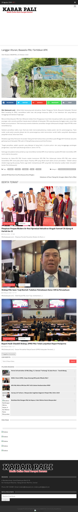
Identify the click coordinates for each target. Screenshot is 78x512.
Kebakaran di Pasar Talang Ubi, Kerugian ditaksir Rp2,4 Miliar (58, 177)
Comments (22, 224)
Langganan (5, 500)
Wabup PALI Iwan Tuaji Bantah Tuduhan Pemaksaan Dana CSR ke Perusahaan (36, 289)
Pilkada (10, 169)
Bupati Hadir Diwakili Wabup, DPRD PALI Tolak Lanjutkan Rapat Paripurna (34, 343)
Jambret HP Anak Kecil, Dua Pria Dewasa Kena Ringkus (18, 175)
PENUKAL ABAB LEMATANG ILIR (67, 169)
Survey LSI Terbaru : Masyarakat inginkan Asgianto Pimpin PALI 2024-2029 (35, 393)
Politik (38, 169)
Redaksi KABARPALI (9, 224)
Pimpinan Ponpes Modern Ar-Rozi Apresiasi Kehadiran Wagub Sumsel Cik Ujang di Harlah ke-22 (37, 230)
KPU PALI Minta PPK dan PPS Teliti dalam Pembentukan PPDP (30, 385)
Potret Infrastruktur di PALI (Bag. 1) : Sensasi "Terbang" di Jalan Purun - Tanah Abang (38, 371)
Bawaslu (26, 169)
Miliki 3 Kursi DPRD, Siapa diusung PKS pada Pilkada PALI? (29, 378)
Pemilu (18, 169)
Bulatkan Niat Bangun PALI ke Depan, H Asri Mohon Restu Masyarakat (33, 400)
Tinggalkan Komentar (8, 354)
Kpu (32, 169)
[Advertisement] (39, 31)
